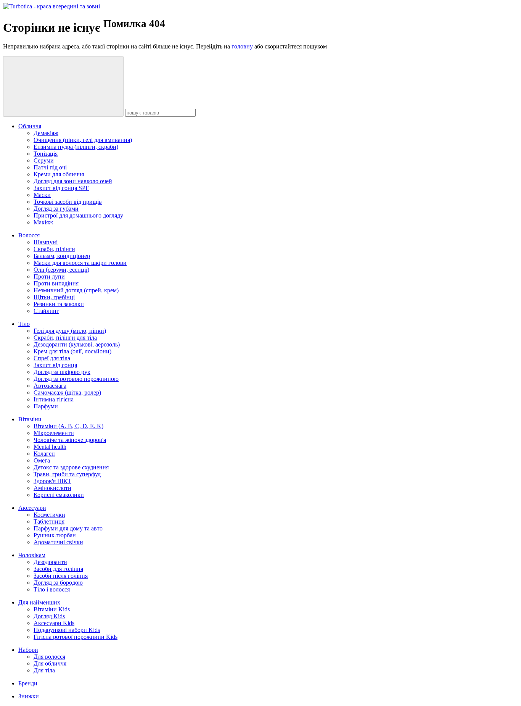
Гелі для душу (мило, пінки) (70, 330)
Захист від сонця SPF (61, 188)
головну (242, 46)
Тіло (24, 324)
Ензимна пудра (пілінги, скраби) (76, 146)
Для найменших (39, 602)
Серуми (44, 160)
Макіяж (43, 222)
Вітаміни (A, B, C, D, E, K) (68, 426)
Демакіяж (46, 133)
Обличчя (29, 126)
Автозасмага (50, 385)
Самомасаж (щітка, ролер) (67, 392)
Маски (42, 195)
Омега (42, 460)
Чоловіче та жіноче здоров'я (70, 440)
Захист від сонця (55, 365)
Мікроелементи (54, 433)
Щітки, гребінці (54, 297)
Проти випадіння (56, 283)
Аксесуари (32, 508)
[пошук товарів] (63, 86)
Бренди (27, 683)
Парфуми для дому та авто (68, 528)
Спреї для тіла (52, 358)
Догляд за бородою (58, 582)
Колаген (44, 453)
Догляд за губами (56, 208)
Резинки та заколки (59, 304)
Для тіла (44, 670)
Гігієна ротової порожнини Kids (75, 636)
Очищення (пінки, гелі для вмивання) (83, 140)
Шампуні (46, 242)
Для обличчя (50, 663)
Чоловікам (31, 555)
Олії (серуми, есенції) (61, 269)
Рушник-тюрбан (55, 535)
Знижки (28, 696)
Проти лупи (49, 276)
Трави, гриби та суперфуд (67, 474)
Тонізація (46, 153)
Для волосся (49, 656)
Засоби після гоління (61, 575)
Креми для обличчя (59, 174)
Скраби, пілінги (54, 249)
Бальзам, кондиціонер (62, 256)
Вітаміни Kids (52, 609)
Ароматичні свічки (58, 542)
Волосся (29, 235)
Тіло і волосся (52, 589)
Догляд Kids (49, 616)
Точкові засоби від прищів (68, 201)
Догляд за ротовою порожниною (76, 379)
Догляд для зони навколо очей (73, 181)
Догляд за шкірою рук (62, 372)
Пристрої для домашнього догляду (78, 215)
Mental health (50, 446)
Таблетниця (49, 521)
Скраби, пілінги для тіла (65, 337)
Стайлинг (46, 311)
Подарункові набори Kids (67, 630)
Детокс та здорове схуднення (71, 467)
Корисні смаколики (59, 495)
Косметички (49, 514)
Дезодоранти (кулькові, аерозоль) (77, 344)
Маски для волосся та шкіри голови (80, 263)
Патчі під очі (50, 167)
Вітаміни (30, 419)
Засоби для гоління (58, 569)
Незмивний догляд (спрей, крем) (76, 290)
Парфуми (46, 406)
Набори (28, 649)
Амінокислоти (52, 488)
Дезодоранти (50, 562)
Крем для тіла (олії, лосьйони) (72, 351)
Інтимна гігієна (54, 399)
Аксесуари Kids (54, 623)
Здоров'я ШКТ (52, 481)
